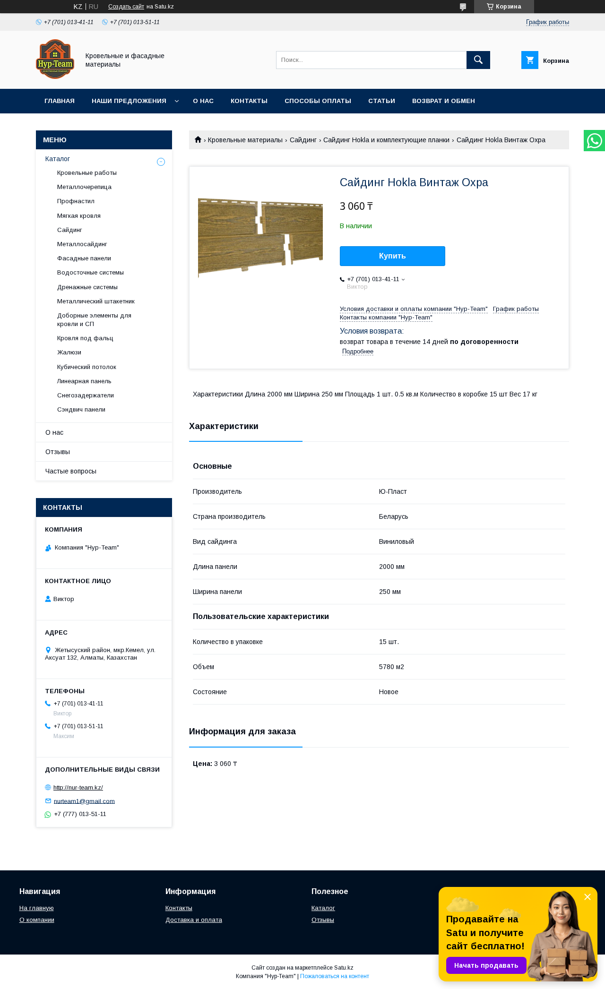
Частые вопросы (70, 471)
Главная (59, 100)
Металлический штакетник (96, 301)
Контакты (249, 100)
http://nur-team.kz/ (78, 787)
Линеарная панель (84, 381)
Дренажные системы (87, 287)
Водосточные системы (90, 272)
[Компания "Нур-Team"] (55, 76)
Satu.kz (344, 967)
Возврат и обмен (443, 100)
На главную (36, 908)
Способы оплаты (318, 100)
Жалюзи (69, 352)
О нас (203, 100)
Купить (392, 256)
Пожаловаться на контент (334, 976)
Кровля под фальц (85, 338)
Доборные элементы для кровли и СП (94, 319)
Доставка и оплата (193, 919)
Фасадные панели (84, 258)
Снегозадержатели (85, 395)
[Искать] (478, 60)
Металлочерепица (84, 186)
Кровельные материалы (245, 140)
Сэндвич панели (81, 409)
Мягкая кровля (79, 215)
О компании (36, 919)
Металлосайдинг (82, 244)
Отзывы (57, 452)
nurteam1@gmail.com (84, 800)
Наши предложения (129, 100)
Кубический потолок (86, 366)
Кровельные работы (87, 172)
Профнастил (76, 201)
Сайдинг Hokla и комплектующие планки (386, 140)
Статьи (381, 100)
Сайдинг (303, 140)
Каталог (57, 159)
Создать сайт (126, 6)
